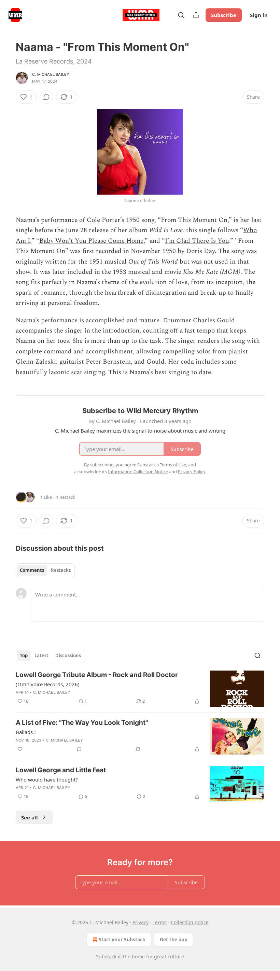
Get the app (173, 939)
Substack (106, 956)
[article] (140, 689)
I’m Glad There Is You (197, 241)
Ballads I (26, 732)
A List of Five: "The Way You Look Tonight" (82, 723)
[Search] (181, 15)
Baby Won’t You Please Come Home (91, 241)
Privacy (140, 922)
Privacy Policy (191, 471)
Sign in (259, 15)
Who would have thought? (47, 779)
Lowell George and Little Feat (61, 770)
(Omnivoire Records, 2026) (48, 684)
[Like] (20, 749)
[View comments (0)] (46, 97)
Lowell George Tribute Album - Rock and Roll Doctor (97, 675)
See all (29, 817)
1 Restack (65, 497)
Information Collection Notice (138, 471)
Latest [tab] (41, 655)
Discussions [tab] (68, 655)
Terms (160, 922)
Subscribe (223, 15)
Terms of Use (173, 465)
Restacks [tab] (61, 570)
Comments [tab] (32, 570)
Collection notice (190, 922)
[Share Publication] (196, 15)
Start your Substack (122, 939)
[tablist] (45, 570)
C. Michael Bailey (50, 74)
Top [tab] (24, 655)
